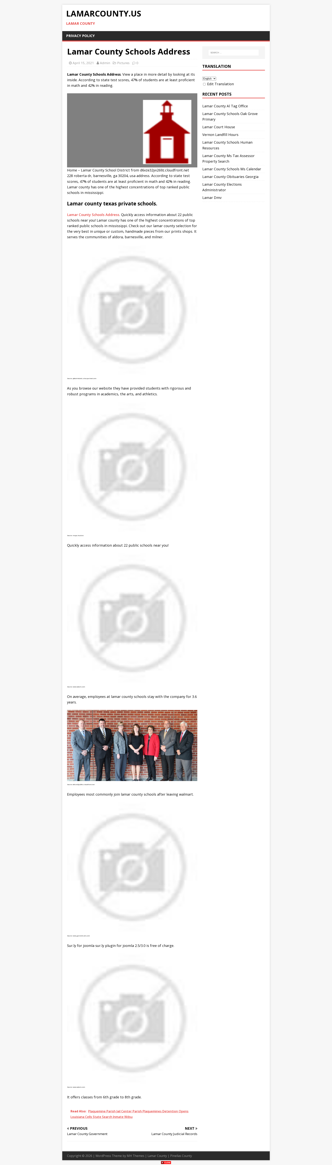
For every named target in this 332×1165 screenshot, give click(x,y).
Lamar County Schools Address (93, 214)
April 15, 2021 (83, 63)
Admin (105, 63)
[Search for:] (233, 52)
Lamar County (157, 1156)
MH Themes (135, 1156)
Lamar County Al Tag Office (225, 106)
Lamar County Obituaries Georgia (230, 176)
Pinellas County (181, 1156)
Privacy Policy (80, 35)
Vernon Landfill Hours (220, 134)
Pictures (123, 63)
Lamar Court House (218, 127)
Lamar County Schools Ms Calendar (231, 169)
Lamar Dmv (212, 197)
